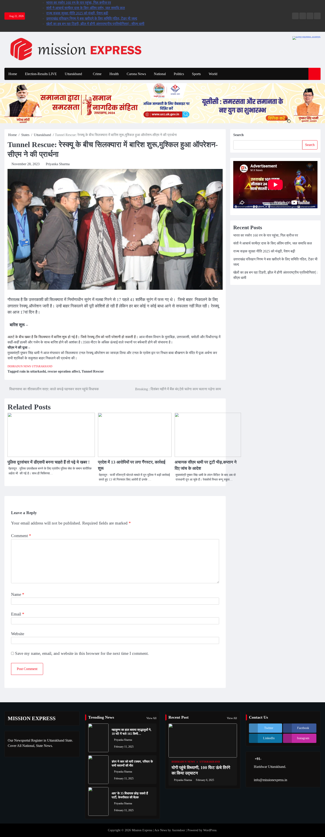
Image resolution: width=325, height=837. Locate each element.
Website (17, 633)
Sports (196, 74)
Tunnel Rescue (93, 371)
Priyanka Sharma (58, 164)
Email (17, 614)
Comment (21, 535)
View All (151, 718)
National (160, 74)
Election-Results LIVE (41, 74)
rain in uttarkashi (32, 371)
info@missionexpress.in (270, 780)
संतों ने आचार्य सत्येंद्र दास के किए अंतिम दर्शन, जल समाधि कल (85, 8)
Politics (179, 74)
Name (17, 594)
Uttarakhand (73, 74)
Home (12, 74)
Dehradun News (19, 366)
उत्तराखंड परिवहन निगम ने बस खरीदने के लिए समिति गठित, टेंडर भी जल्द (91, 18)
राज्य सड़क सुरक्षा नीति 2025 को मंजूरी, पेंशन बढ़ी (77, 13)
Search (238, 135)
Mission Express (142, 830)
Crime (97, 74)
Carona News (136, 74)
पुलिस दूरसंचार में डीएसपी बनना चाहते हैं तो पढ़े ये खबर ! (49, 462)
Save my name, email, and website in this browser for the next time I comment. (82, 653)
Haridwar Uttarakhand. (270, 767)
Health (114, 74)
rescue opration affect (64, 371)
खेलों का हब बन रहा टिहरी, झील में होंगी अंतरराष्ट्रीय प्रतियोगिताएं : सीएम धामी (95, 24)
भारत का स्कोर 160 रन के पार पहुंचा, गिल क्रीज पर (78, 2)
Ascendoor (178, 830)
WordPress (209, 830)
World (213, 74)
